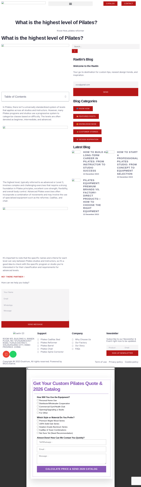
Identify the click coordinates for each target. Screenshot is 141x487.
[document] (70, 427)
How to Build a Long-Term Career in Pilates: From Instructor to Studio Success (94, 161)
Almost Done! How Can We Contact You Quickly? (61, 438)
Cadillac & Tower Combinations (52, 430)
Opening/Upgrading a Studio (51, 410)
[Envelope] (6, 354)
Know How (62, 30)
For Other (43, 413)
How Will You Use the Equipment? (53, 397)
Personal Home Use (48, 400)
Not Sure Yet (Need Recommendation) (56, 433)
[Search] (75, 51)
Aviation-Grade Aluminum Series (53, 427)
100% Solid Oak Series (49, 424)
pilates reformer (76, 30)
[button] (70, 3)
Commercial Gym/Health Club (52, 407)
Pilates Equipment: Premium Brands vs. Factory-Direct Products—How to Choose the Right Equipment (92, 196)
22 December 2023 (91, 174)
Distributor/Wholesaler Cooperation (54, 403)
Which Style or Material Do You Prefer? (55, 417)
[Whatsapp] (13, 354)
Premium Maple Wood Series (52, 421)
